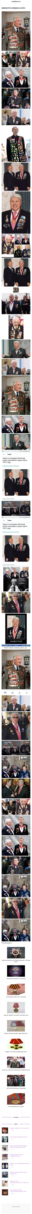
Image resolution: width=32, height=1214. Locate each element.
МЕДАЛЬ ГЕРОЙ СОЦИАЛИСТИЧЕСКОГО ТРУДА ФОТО (19, 1181)
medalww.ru (16, 1)
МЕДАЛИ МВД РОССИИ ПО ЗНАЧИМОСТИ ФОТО (16, 1155)
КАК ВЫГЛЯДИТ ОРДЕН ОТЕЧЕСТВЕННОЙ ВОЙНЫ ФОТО (18, 1190)
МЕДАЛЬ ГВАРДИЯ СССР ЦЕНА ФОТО (19, 1128)
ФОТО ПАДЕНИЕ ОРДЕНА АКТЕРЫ (18, 1137)
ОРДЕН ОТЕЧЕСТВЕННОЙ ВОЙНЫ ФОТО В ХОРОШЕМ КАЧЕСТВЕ (18, 1146)
